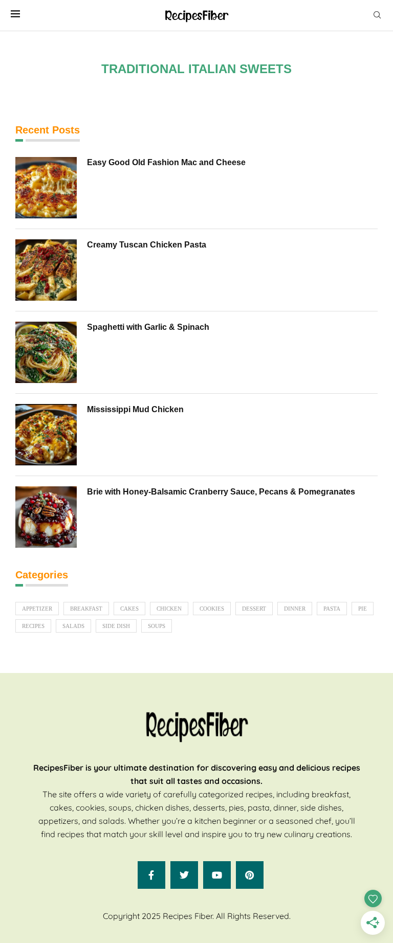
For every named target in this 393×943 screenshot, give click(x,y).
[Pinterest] (250, 875)
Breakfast (86, 608)
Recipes (33, 626)
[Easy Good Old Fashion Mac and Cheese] (46, 187)
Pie (362, 608)
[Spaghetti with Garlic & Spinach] (46, 352)
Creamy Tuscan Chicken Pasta (146, 244)
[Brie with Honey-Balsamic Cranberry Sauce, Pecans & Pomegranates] (46, 517)
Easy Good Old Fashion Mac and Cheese (166, 162)
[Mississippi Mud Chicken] (46, 434)
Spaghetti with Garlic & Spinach (148, 327)
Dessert (254, 608)
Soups (156, 626)
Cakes (129, 608)
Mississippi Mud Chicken (135, 409)
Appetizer (37, 608)
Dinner (294, 608)
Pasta (331, 608)
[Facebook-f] (151, 875)
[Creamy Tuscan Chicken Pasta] (46, 270)
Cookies (212, 608)
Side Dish (116, 626)
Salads (73, 626)
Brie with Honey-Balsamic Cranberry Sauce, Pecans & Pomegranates (221, 491)
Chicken (169, 608)
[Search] (377, 15)
